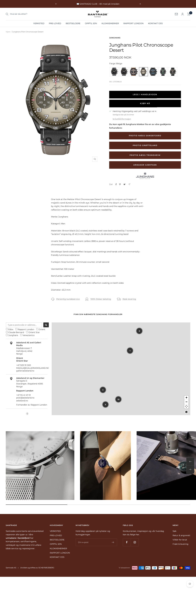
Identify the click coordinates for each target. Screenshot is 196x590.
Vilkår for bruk (180, 539)
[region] (121, 368)
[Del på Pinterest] (120, 184)
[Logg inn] (182, 14)
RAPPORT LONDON (133, 23)
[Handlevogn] (188, 14)
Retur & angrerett (181, 535)
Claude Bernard (16, 332)
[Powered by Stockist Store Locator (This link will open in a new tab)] (27, 413)
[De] (129, 184)
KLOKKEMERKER (110, 23)
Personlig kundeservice (68, 299)
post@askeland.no (25, 397)
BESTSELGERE (73, 23)
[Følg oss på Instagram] (135, 542)
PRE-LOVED (55, 23)
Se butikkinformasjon (122, 119)
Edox (10, 329)
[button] (139, 331)
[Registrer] (113, 542)
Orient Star (34, 332)
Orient (42, 329)
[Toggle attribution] (186, 412)
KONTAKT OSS (155, 23)
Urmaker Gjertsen (145, 165)
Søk (174, 531)
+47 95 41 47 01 (23, 395)
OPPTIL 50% (91, 23)
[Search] (46, 324)
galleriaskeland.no (25, 370)
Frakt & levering (180, 544)
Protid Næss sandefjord (145, 135)
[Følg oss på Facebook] (127, 542)
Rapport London (26, 329)
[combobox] (24, 324)
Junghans (115, 38)
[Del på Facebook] (116, 184)
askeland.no (22, 400)
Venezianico (29, 335)
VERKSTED (38, 23)
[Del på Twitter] (124, 184)
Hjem (8, 32)
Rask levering (129, 299)
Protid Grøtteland (145, 145)
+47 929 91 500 (23, 365)
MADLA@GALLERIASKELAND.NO (33, 368)
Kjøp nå (145, 103)
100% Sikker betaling (100, 299)
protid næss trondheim (145, 155)
